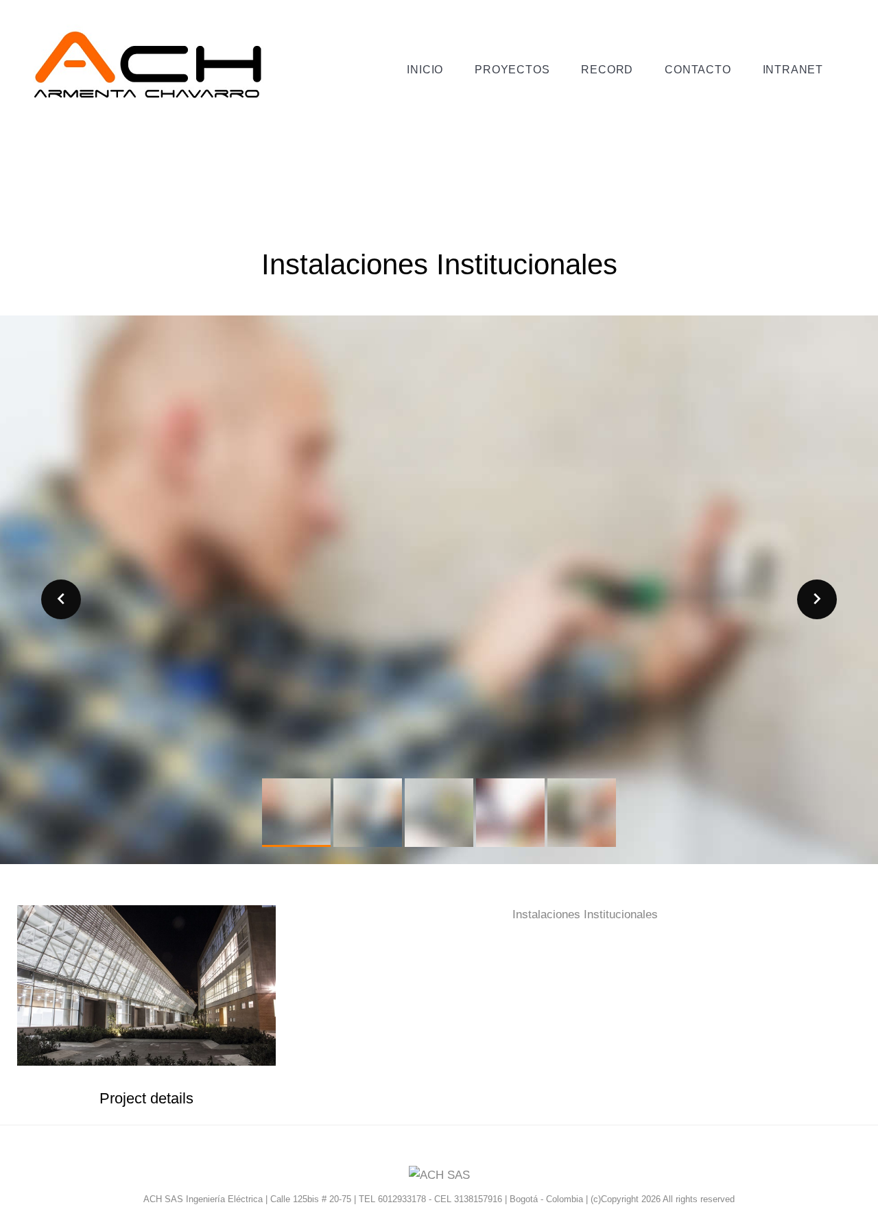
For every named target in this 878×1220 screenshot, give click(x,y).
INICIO (425, 69)
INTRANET (793, 69)
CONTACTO (698, 69)
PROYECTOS (512, 69)
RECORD (607, 69)
